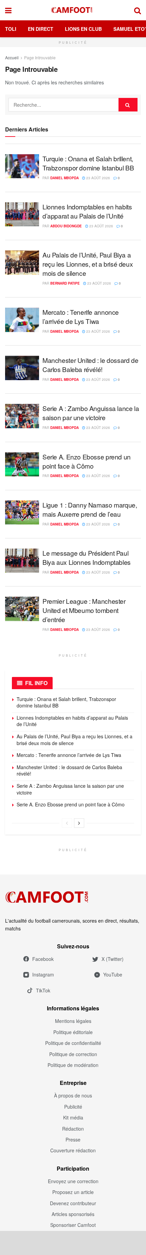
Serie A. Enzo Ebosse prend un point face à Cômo (86, 461)
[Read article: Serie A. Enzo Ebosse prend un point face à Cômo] (22, 464)
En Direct (40, 28)
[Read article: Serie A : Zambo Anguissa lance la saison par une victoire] (22, 416)
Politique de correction (73, 1054)
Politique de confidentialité (73, 1043)
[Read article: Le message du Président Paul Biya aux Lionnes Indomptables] (22, 561)
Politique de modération (73, 1065)
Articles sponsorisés (73, 1214)
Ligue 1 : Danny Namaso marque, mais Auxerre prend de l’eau (89, 509)
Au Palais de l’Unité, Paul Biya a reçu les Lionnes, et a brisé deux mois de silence (87, 263)
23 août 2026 (97, 178)
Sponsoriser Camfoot (73, 1224)
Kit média (73, 1117)
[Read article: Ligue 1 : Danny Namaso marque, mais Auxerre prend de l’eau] (22, 512)
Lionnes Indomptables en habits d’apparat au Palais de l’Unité (87, 211)
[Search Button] (137, 10)
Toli (10, 28)
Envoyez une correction (73, 1181)
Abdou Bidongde (66, 226)
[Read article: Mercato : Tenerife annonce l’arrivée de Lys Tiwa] (22, 320)
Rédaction (73, 1128)
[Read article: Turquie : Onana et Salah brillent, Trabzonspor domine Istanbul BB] (22, 166)
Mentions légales (73, 1020)
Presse (73, 1139)
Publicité (73, 1106)
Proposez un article (73, 1192)
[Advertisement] (73, 1242)
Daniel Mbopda (64, 178)
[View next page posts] (79, 823)
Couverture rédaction (73, 1150)
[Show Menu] (8, 10)
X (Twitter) (113, 958)
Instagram (43, 974)
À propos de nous (73, 1095)
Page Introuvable (40, 57)
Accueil (12, 57)
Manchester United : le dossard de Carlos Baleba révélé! (90, 364)
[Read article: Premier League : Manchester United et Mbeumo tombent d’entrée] (22, 609)
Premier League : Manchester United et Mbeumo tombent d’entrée (84, 610)
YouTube (112, 974)
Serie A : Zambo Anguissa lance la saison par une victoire (90, 413)
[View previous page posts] (67, 823)
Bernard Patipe (65, 283)
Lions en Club (83, 28)
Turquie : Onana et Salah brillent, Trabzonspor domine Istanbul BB (88, 163)
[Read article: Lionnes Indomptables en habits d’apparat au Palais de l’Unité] (22, 214)
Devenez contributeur (73, 1203)
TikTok (43, 990)
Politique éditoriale (73, 1032)
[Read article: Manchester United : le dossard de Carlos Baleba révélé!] (22, 368)
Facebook (43, 958)
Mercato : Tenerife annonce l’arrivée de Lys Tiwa (80, 316)
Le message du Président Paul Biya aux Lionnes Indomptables (86, 557)
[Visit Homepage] (73, 10)
